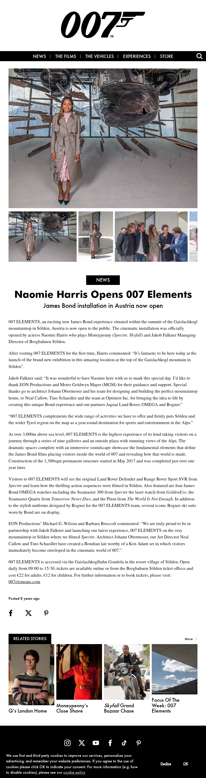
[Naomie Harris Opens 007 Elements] (43, 236)
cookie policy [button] (74, 773)
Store (166, 57)
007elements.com (24, 581)
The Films (65, 57)
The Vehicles (99, 57)
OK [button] (185, 764)
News (39, 57)
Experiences (137, 57)
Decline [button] (166, 764)
